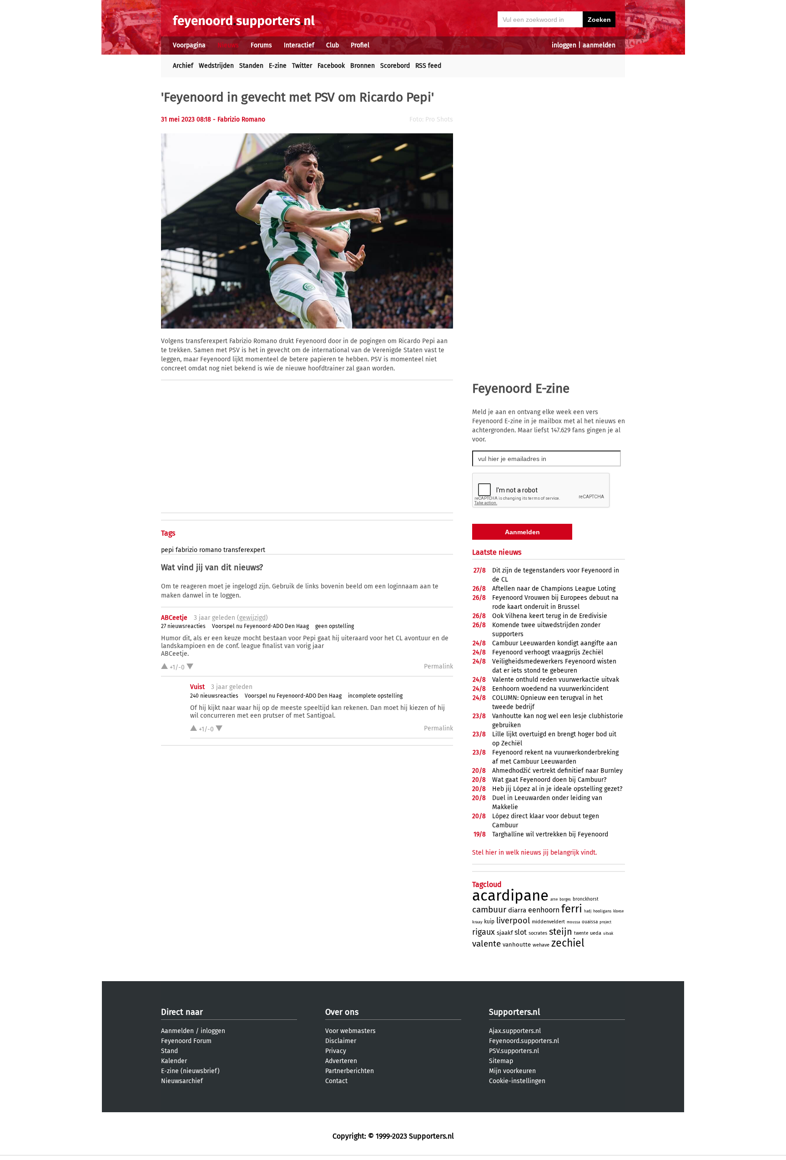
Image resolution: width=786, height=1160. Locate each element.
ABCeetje (174, 618)
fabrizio (186, 550)
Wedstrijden (216, 66)
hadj (587, 911)
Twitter (302, 66)
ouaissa (590, 922)
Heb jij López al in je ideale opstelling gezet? (557, 789)
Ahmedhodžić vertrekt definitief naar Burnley (557, 771)
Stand (169, 1051)
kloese (618, 911)
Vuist (197, 687)
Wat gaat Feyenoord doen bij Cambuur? (549, 780)
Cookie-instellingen (517, 1081)
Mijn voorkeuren (512, 1071)
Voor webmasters (350, 1031)
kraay (477, 922)
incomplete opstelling (375, 696)
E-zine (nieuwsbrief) (190, 1071)
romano (210, 550)
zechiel (567, 943)
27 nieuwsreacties (183, 626)
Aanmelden (177, 1031)
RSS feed (428, 66)
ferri (571, 908)
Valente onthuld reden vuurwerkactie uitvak (555, 680)
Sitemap (501, 1061)
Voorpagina (189, 45)
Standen (251, 66)
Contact (336, 1081)
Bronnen (362, 66)
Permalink (438, 666)
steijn (560, 931)
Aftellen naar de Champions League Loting (553, 589)
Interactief (299, 45)
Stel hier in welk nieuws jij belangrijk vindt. (534, 852)
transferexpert (244, 550)
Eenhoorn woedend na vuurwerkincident (550, 689)
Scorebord (395, 66)
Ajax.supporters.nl (515, 1031)
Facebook (331, 66)
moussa (573, 922)
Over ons (341, 1012)
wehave (541, 945)
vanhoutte (517, 944)
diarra (517, 910)
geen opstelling (334, 626)
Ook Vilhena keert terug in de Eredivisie (549, 616)
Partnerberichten (349, 1071)
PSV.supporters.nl (514, 1051)
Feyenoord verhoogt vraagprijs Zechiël (547, 652)
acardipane (510, 895)
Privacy (335, 1051)
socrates (538, 933)
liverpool (513, 921)
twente (581, 933)
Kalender (174, 1061)
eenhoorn (543, 910)
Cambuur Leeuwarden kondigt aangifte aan (554, 643)
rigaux (483, 932)
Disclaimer (340, 1041)
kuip (489, 921)
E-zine (278, 66)
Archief (183, 66)
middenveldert (548, 922)
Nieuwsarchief (182, 1081)
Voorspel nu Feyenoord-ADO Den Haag (260, 626)
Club (332, 45)
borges (565, 899)
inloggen (564, 45)
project (605, 922)
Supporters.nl (514, 1012)
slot (520, 932)
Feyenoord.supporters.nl (524, 1041)
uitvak (608, 934)
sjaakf (505, 932)
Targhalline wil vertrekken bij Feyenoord (550, 834)
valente (486, 943)
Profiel (360, 45)
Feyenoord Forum (186, 1041)
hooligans (602, 911)
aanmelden (599, 45)
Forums (261, 45)
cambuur (489, 909)
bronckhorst (586, 899)
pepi (167, 550)
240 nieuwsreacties (214, 696)
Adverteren (341, 1061)
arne (554, 899)
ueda (595, 933)
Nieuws (228, 45)
